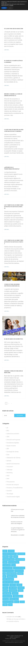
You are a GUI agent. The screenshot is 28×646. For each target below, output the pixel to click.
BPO (8, 430)
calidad (15, 556)
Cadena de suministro (13, 433)
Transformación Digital (13, 496)
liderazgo (19, 584)
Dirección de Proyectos (13, 439)
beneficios (5, 556)
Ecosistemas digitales (13, 442)
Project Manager (6, 593)
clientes (5, 562)
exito (4, 576)
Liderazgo (9, 469)
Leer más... (7, 49)
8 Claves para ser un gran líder (13, 28)
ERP (8, 448)
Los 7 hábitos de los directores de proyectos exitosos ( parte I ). (13, 241)
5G (7, 427)
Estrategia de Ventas (13, 451)
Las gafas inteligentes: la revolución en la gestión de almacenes (17, 529)
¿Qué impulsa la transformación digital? (12, 168)
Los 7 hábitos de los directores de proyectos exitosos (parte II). (13, 206)
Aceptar (4, 7)
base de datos (21, 553)
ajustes (11, 5)
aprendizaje (11, 550)
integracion (12, 584)
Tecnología (10, 493)
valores (22, 601)
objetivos (5, 587)
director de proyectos (8, 570)
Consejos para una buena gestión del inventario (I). (12, 285)
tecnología (5, 599)
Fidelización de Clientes (13, 457)
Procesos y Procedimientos (14, 487)
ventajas (5, 604)
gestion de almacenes (8, 579)
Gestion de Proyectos (8, 582)
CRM (8, 436)
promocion (15, 593)
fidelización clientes (12, 576)
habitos (16, 582)
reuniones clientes (7, 596)
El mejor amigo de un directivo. (13, 339)
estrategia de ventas (11, 573)
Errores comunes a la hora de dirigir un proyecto (13, 94)
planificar (5, 590)
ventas (10, 604)
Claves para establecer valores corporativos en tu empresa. (13, 130)
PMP (8, 478)
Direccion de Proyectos (19, 567)
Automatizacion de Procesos (9, 553)
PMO (8, 475)
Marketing (9, 472)
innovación (5, 584)
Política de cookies (10, 638)
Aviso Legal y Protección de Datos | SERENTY (15, 636)
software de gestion (17, 596)
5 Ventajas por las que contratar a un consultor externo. (16, 619)
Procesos (20, 590)
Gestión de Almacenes (13, 463)
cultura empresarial (7, 567)
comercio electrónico (13, 562)
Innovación (10, 466)
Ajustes (10, 7)
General (9, 460)
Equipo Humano (11, 445)
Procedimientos (12, 590)
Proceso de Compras (13, 484)
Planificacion (21, 587)
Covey (13, 565)
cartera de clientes (20, 559)
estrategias (20, 573)
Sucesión (9, 490)
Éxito (8, 454)
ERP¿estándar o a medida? (17, 535)
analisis (4, 550)
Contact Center (6, 565)
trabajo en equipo (14, 599)
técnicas (17, 601)
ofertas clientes (12, 587)
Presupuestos (11, 481)
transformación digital (8, 601)
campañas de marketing (8, 559)
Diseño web (7, 642)
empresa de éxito (19, 570)
